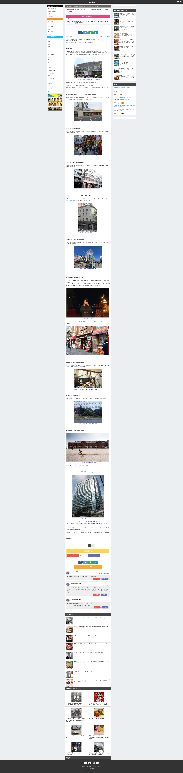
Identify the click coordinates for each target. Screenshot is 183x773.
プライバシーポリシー (53, 86)
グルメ (49, 23)
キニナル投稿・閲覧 (54, 11)
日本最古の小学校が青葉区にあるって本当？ (122, 87)
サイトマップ (51, 78)
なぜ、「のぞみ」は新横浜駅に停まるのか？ (122, 97)
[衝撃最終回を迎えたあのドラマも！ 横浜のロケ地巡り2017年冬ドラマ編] (95, 32)
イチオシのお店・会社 (55, 14)
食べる (49, 38)
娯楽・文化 (50, 26)
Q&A (49, 75)
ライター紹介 (51, 73)
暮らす (49, 51)
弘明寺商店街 (81, 155)
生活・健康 (50, 31)
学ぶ (49, 49)
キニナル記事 (53, 8)
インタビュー (51, 34)
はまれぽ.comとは (52, 70)
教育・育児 (50, 29)
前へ (83, 545)
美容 (49, 44)
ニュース (52, 16)
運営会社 (50, 80)
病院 (49, 57)
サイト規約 (50, 83)
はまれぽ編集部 (107, 36)
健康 (49, 62)
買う (49, 41)
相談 (49, 59)
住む (49, 46)
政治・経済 (50, 21)
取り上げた (78, 366)
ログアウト (50, 91)
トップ (67, 6)
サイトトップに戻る (56, 6)
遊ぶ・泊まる (51, 54)
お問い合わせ (51, 88)
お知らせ (50, 67)
